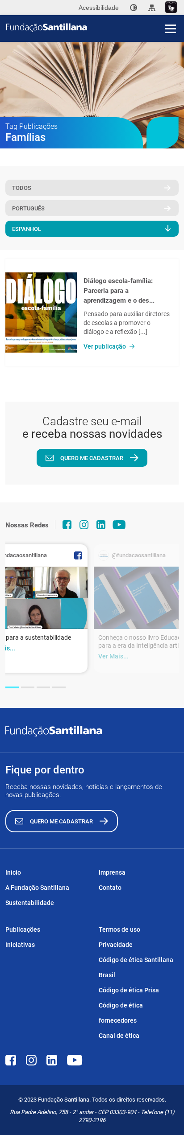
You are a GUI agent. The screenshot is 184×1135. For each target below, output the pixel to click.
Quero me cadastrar (91, 458)
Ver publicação (105, 346)
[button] (12, 687)
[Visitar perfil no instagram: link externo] (84, 524)
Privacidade (116, 944)
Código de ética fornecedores (121, 1013)
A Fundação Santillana (37, 887)
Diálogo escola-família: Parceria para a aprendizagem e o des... (119, 290)
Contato (110, 887)
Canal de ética (119, 1035)
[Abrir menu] (170, 28)
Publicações (22, 929)
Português (28, 208)
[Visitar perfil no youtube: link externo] (119, 524)
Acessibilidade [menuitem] (99, 7)
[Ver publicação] (41, 312)
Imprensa (112, 872)
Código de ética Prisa (129, 990)
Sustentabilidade (29, 902)
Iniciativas (20, 944)
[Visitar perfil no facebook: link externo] (67, 524)
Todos (21, 188)
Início (13, 872)
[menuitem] (133, 7)
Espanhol (26, 229)
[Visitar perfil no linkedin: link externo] (101, 524)
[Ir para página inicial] (95, 27)
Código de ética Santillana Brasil (136, 967)
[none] (133, 7)
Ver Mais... (113, 656)
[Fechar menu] (170, 13)
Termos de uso (119, 929)
